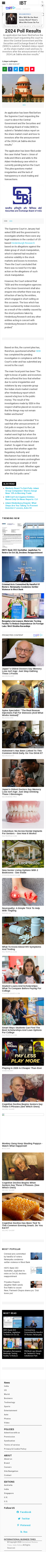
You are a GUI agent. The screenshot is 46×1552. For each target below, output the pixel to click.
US (5, 1390)
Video (6, 1423)
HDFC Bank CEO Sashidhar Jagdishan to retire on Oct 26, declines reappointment (22, 551)
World (7, 1394)
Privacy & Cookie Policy (15, 1449)
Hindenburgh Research (23, 243)
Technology (9, 1402)
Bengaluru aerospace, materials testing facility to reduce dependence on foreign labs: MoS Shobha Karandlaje (23, 623)
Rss (24, 1532)
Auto (6, 1415)
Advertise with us (12, 1433)
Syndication (9, 1441)
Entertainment (10, 1411)
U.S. (6, 1501)
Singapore (9, 1493)
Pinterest (25, 1525)
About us (8, 1459)
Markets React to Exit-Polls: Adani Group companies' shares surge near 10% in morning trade (22, 490)
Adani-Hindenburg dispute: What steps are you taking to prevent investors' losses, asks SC (21, 505)
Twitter (25, 1518)
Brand (7, 1463)
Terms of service (12, 1445)
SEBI (38, 351)
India (6, 1386)
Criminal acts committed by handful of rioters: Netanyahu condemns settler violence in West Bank (21, 587)
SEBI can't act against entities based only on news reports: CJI (21, 498)
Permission (9, 1437)
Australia (8, 1485)
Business (8, 1398)
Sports (7, 1406)
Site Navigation (11, 1471)
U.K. (6, 1497)
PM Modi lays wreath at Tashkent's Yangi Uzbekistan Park (33, 1353)
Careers (8, 1467)
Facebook (25, 1512)
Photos (7, 1419)
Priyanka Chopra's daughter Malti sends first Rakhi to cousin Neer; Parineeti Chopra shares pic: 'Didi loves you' (21, 1287)
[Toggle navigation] (3, 3)
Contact (7, 1475)
